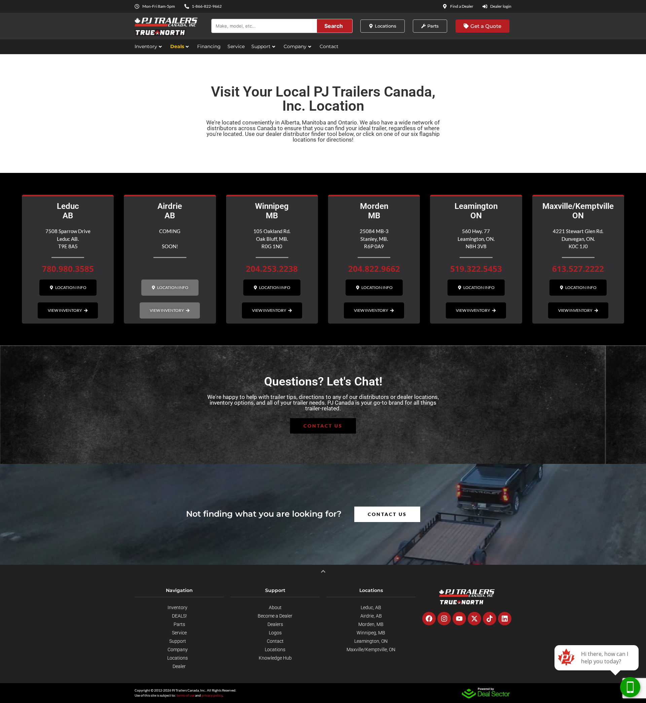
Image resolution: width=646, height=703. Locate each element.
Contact (329, 46)
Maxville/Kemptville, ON (371, 649)
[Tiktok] (489, 618)
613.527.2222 (578, 268)
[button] (170, 288)
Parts (179, 624)
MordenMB (374, 211)
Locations (177, 658)
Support (261, 46)
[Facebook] (429, 618)
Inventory (146, 46)
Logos (275, 632)
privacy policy (212, 695)
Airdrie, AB (371, 616)
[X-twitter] (474, 618)
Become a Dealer (275, 616)
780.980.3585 (68, 268)
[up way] (323, 571)
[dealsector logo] (486, 693)
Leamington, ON (371, 641)
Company (295, 46)
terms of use (185, 695)
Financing (209, 46)
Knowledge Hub (275, 658)
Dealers (275, 624)
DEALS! (179, 616)
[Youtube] (459, 618)
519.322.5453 (476, 268)
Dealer (179, 666)
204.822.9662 (374, 268)
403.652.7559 (170, 268)
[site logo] (467, 596)
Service (236, 46)
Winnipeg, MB (371, 632)
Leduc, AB (371, 607)
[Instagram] (444, 618)
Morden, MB (371, 624)
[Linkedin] (504, 618)
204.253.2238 (272, 268)
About (275, 607)
